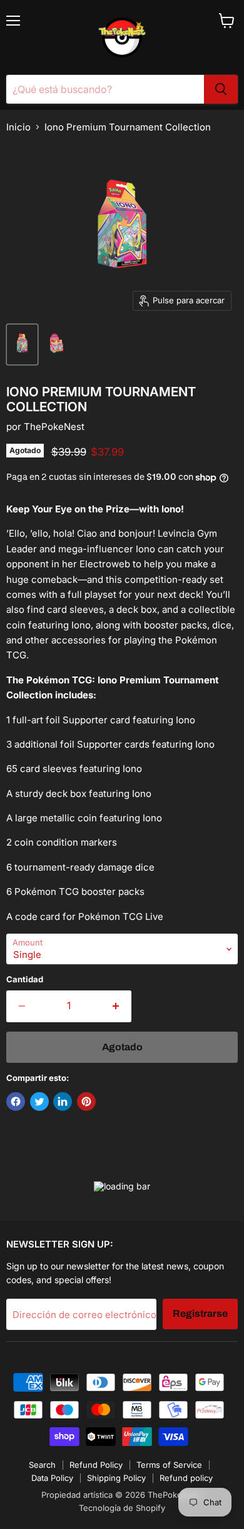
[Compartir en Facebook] (15, 1101)
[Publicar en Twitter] (39, 1101)
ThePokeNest (54, 426)
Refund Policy (96, 1465)
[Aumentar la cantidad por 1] (116, 1006)
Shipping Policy (116, 1478)
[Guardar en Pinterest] (86, 1101)
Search (42, 1465)
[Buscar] (221, 89)
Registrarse (200, 1313)
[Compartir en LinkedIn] (62, 1101)
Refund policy (186, 1478)
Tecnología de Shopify (122, 1508)
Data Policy (52, 1478)
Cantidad (24, 979)
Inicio (18, 127)
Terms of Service (169, 1465)
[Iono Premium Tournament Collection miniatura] (22, 344)
